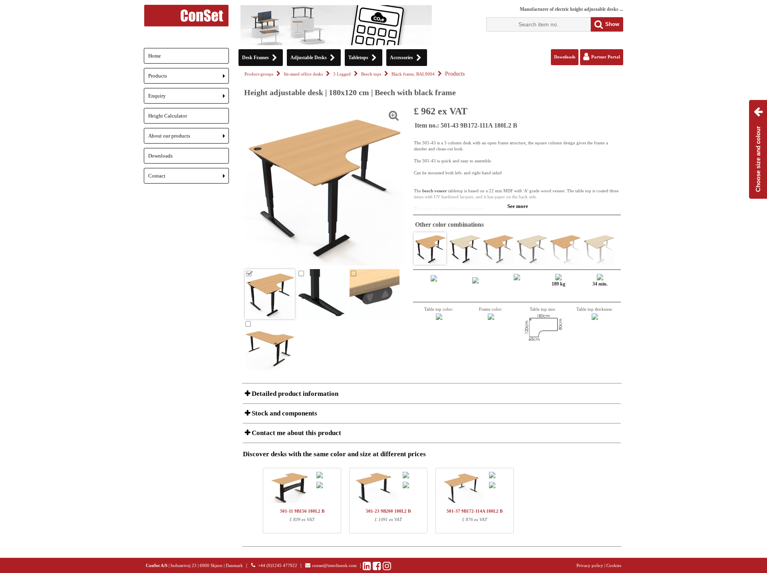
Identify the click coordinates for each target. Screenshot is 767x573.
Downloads (160, 156)
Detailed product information (294, 393)
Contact (188, 178)
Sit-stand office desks (303, 74)
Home (154, 56)
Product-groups (258, 74)
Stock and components (283, 413)
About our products (188, 138)
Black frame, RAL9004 (413, 74)
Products (188, 78)
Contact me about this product (295, 433)
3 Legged (342, 74)
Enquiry (188, 98)
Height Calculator (167, 116)
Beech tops (371, 74)
